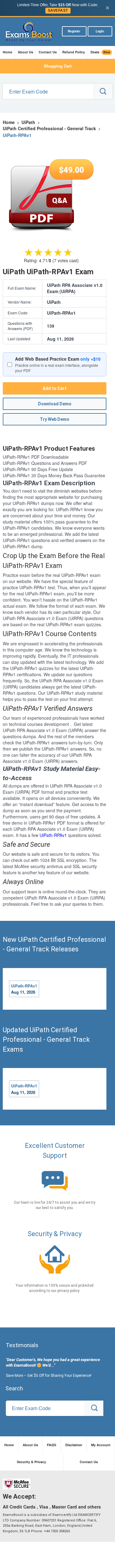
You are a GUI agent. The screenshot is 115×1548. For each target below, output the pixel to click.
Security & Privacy (31, 1461)
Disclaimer (73, 1444)
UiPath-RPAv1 (53, 835)
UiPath (28, 122)
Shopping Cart (57, 66)
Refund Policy (73, 52)
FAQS (51, 1444)
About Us (25, 52)
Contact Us (48, 52)
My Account (100, 1444)
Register (74, 31)
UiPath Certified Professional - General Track (49, 128)
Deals (100, 52)
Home (7, 52)
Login (100, 31)
